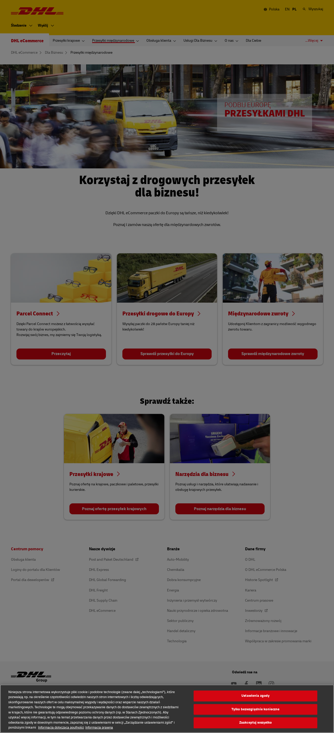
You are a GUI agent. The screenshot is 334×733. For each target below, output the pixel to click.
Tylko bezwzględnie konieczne (255, 709)
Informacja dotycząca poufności (61, 727)
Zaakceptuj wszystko (255, 722)
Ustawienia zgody (255, 696)
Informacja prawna (99, 727)
